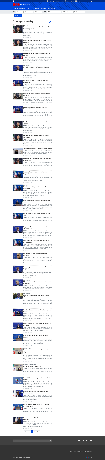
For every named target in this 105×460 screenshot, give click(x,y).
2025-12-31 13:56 (28, 388)
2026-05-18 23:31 (28, 197)
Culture (32, 8)
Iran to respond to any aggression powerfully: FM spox (37, 324)
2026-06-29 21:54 (28, 145)
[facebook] (86, 440)
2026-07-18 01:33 (28, 118)
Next (38, 431)
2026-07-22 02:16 (28, 90)
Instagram (57, 1)
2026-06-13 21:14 (28, 182)
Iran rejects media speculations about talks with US (36, 54)
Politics (23, 8)
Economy (28, 8)
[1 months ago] (18, 56)
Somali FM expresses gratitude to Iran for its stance (37, 378)
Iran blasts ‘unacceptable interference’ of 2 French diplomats (36, 27)
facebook (68, 1)
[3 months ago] (18, 188)
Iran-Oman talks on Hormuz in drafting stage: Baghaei (37, 41)
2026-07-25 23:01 (28, 77)
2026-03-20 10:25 (28, 290)
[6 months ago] (18, 296)
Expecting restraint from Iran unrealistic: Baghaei (35, 267)
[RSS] (50, 21)
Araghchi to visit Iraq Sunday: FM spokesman (37, 148)
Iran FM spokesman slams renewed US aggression (35, 122)
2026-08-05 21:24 (28, 50)
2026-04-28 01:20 (28, 223)
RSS (73, 1)
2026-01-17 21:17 (28, 332)
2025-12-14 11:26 (28, 428)
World (20, 8)
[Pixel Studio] (90, 457)
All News (53, 8)
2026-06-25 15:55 (28, 169)
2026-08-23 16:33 (28, 37)
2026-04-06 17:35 (28, 250)
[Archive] (91, 440)
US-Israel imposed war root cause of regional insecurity (37, 282)
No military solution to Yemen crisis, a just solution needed (36, 68)
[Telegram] (79, 440)
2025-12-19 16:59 (28, 414)
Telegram (50, 1)
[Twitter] (84, 440)
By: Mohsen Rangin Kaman (29, 364)
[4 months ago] (18, 216)
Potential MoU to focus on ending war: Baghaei (35, 173)
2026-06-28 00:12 (28, 155)
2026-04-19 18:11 (28, 237)
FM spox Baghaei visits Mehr (32, 366)
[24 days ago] (18, 42)
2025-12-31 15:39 (28, 374)
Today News (18, 15)
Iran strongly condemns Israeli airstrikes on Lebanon (36, 336)
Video (48, 8)
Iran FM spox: (26, 65)
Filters (44, 11)
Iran (17, 8)
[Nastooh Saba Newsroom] (86, 457)
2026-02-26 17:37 (28, 306)
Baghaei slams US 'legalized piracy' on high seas (37, 214)
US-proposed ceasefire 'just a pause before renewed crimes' (36, 241)
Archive (78, 1)
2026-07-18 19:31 (28, 104)
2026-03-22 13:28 (28, 277)
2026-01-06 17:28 (28, 345)
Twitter (62, 1)
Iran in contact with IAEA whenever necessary (34, 418)
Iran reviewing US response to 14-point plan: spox (37, 201)
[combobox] (20, 12)
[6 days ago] (18, 29)
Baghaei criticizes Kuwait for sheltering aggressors (35, 81)
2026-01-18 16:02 (28, 320)
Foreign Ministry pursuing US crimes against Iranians (37, 311)
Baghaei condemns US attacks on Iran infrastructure (35, 108)
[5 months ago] (18, 269)
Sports (42, 8)
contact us (89, 449)
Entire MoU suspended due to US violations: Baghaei (37, 94)
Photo (45, 8)
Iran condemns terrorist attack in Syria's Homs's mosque (35, 392)
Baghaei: (25, 185)
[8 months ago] (18, 393)
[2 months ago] (18, 151)
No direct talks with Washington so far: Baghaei (35, 254)
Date (14, 11)
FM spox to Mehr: (27, 348)
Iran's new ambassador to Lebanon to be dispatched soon (36, 350)
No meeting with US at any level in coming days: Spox (36, 136)
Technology (37, 8)
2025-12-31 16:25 (28, 361)
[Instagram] (81, 440)
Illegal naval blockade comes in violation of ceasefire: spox (36, 227)
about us (83, 449)
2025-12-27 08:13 (28, 401)
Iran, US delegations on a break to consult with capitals (36, 296)
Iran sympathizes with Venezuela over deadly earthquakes (37, 159)
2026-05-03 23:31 (28, 210)
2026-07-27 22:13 (28, 62)
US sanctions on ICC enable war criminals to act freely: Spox (37, 405)
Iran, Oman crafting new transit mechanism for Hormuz (36, 187)
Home (14, 8)
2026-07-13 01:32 (28, 132)
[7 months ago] (18, 312)
